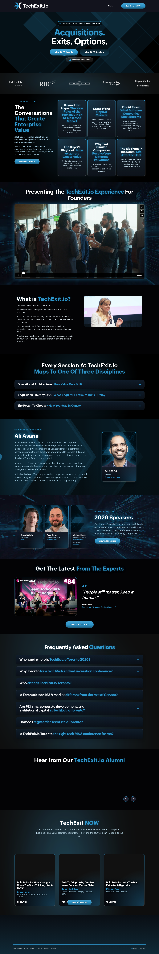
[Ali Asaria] (119, 449)
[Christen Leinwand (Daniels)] (65, 518)
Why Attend (17, 948)
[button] (125, 799)
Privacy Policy (29, 948)
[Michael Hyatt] (40, 518)
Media (53, 948)
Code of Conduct (43, 948)
